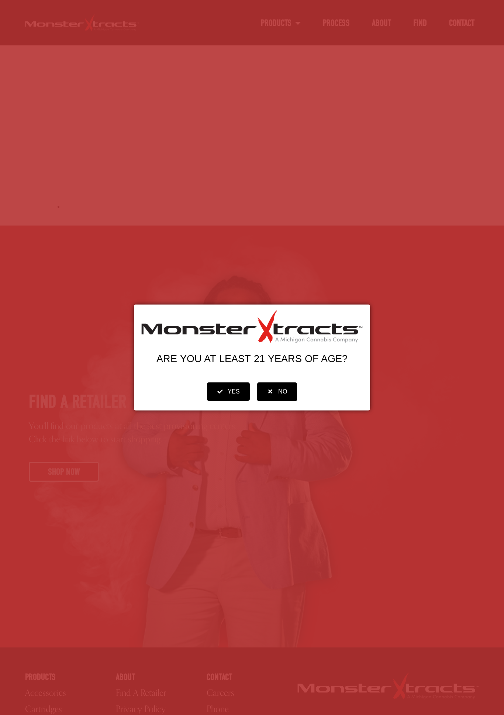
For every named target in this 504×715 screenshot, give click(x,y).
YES (234, 391)
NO (282, 391)
